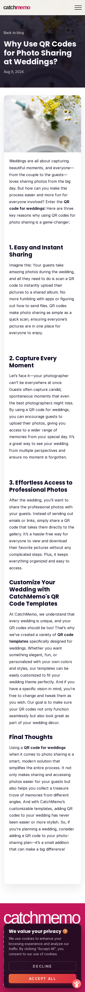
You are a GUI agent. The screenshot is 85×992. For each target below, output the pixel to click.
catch (16, 7)
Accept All (42, 979)
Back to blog (14, 33)
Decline (42, 966)
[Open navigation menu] (78, 7)
